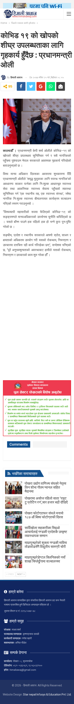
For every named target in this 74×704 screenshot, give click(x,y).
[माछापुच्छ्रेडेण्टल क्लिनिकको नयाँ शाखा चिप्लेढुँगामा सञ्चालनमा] (13, 561)
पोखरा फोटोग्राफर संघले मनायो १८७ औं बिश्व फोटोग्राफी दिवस (44, 515)
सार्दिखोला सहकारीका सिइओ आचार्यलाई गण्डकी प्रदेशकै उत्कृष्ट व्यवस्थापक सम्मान (46, 532)
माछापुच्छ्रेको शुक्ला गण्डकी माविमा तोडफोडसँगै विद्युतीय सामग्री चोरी (46, 545)
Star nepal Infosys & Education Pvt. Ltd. (47, 694)
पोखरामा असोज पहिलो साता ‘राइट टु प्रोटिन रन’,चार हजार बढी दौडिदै (46, 500)
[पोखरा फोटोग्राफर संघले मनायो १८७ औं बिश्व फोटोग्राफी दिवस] (13, 517)
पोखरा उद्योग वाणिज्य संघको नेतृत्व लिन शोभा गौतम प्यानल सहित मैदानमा (45, 487)
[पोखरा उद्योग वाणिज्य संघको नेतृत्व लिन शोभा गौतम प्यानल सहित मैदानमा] (13, 487)
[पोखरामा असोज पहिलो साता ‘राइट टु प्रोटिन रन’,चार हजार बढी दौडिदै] (13, 502)
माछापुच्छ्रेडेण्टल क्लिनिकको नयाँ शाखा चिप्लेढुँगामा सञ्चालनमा (45, 559)
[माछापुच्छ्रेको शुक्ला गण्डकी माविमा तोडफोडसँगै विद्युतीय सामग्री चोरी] (13, 547)
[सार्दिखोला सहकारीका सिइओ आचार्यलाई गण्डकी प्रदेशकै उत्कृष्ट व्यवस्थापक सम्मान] (13, 532)
